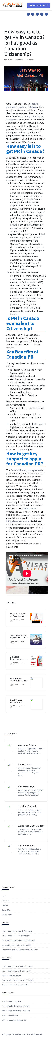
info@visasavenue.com (17, 521)
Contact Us (6, 910)
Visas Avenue (30, 508)
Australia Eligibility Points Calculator (15, 985)
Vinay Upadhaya (26, 786)
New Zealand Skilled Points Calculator (16, 1006)
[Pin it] (37, 14)
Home (4, 896)
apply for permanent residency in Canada (22, 105)
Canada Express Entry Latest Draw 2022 (16, 945)
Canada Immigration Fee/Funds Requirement (18, 940)
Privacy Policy (7, 914)
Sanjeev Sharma (26, 845)
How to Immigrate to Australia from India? (17, 966)
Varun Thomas (25, 764)
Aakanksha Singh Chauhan (31, 825)
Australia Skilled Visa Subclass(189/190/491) (18, 980)
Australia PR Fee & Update (11, 975)
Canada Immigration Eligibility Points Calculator (19, 950)
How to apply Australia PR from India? (16, 971)
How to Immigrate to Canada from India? (17, 931)
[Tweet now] (32, 14)
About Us (5, 900)
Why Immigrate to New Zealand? (14, 1020)
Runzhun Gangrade (27, 806)
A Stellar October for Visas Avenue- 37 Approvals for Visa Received (19, 617)
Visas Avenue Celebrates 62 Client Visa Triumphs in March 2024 (19, 681)
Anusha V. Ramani (27, 744)
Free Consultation (38, 5)
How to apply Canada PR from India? (16, 936)
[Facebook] (28, 14)
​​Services (5, 905)
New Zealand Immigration (11, 1001)
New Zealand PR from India (12, 1015)
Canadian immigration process (26, 470)
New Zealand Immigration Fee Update (16, 1011)
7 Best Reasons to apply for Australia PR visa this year (18, 637)
